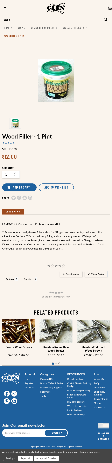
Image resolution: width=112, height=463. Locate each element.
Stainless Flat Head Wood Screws (93, 348)
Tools (43, 395)
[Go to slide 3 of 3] (59, 363)
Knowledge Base (75, 379)
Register (29, 383)
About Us (99, 379)
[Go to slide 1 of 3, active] (53, 363)
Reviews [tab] (10, 279)
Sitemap (98, 403)
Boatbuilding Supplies (51, 387)
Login (27, 379)
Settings (10, 458)
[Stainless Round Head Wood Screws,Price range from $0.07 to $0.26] (56, 331)
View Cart (30, 387)
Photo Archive (74, 410)
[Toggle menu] (5, 8)
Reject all (25, 458)
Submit (56, 432)
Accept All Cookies (46, 458)
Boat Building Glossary (78, 390)
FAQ (96, 383)
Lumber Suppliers (76, 401)
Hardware (45, 391)
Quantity (8, 167)
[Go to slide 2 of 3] (56, 363)
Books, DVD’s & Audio (51, 383)
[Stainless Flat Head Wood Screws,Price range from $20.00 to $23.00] (93, 331)
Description (13, 211)
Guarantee (99, 387)
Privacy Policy (101, 398)
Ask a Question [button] (72, 274)
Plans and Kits (47, 379)
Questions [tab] (28, 279)
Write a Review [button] (98, 274)
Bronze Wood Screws (19, 347)
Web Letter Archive (77, 406)
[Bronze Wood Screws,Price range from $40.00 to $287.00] (18, 331)
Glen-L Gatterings (76, 414)
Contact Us (99, 407)
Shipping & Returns (99, 393)
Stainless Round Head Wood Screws (56, 348)
